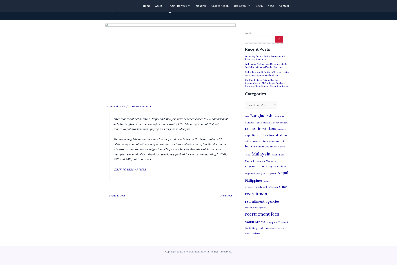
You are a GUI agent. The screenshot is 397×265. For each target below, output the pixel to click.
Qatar (283, 187)
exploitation (253, 135)
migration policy (253, 173)
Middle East (278, 154)
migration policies (277, 166)
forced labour (278, 135)
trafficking (251, 228)
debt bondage (280, 122)
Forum (259, 5)
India (248, 146)
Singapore (272, 222)
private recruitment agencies (261, 186)
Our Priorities (178, 5)
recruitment (257, 193)
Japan (269, 146)
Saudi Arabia (255, 222)
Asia (247, 116)
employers (281, 129)
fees (265, 135)
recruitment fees (262, 214)
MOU (265, 174)
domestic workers (260, 128)
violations (281, 228)
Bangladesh (261, 115)
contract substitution (263, 123)
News (271, 5)
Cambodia (279, 116)
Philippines (253, 180)
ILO (282, 141)
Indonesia (258, 146)
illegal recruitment (271, 141)
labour (247, 155)
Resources (240, 5)
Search (248, 33)
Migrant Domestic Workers (260, 160)
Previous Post (115, 195)
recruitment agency (255, 207)
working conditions (252, 233)
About (158, 5)
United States (271, 228)
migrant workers (256, 166)
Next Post (227, 195)
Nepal (282, 172)
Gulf (246, 141)
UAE (260, 228)
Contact (284, 5)
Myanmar (272, 174)
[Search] (279, 39)
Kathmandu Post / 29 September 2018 (128, 106)
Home (146, 5)
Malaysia (261, 154)
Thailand (283, 222)
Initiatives (200, 5)
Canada (249, 122)
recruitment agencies (262, 201)
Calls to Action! (220, 5)
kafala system (279, 147)
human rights (255, 141)
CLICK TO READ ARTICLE (129, 169)
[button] (163, 6)
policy (266, 181)
